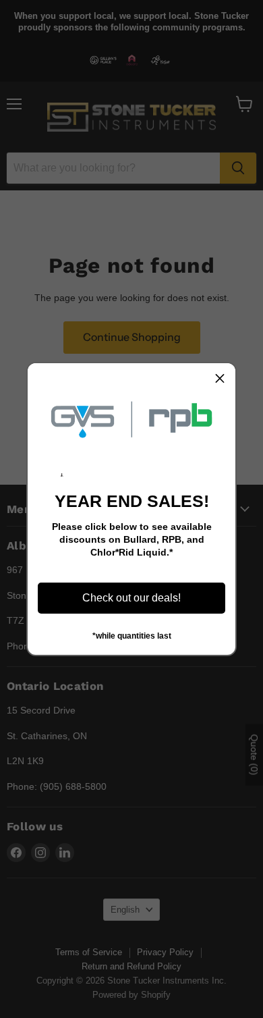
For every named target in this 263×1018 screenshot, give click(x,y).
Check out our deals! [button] (131, 598)
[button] (219, 378)
